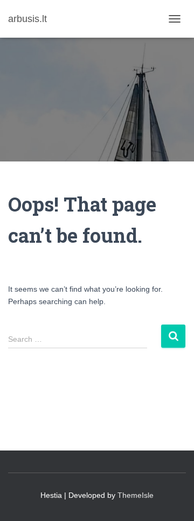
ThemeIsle (135, 495)
